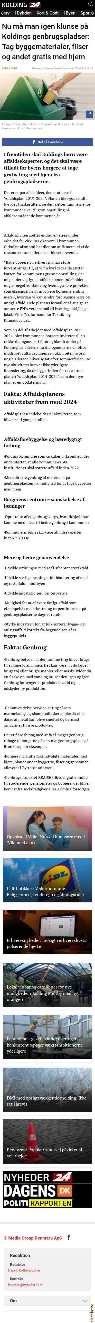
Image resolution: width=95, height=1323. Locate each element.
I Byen (70, 12)
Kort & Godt (48, 12)
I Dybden (23, 12)
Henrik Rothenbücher (24, 1270)
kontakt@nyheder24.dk (25, 1284)
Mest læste (92, 1313)
